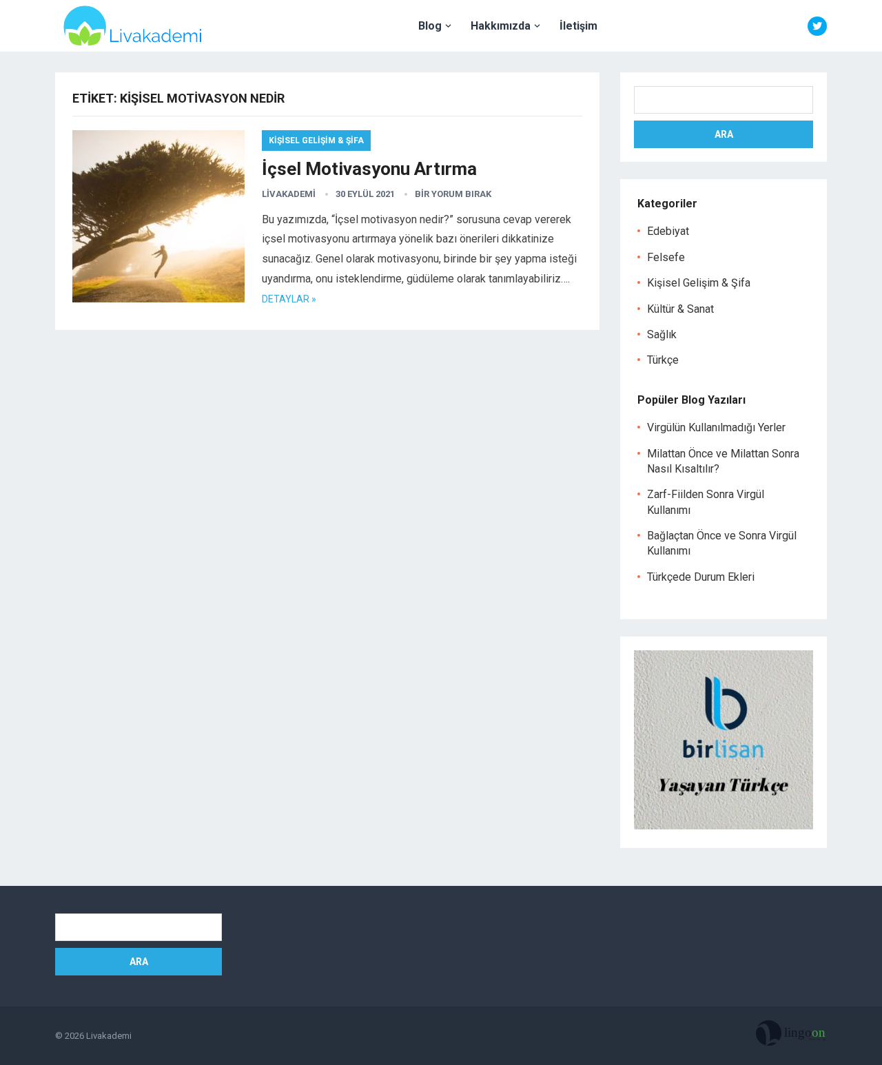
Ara (724, 134)
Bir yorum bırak (453, 194)
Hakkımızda (501, 25)
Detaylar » (289, 298)
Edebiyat (668, 231)
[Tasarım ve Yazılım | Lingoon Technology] (791, 1036)
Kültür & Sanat (680, 309)
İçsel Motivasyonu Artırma (369, 168)
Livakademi (289, 194)
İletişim (578, 25)
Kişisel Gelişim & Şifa (316, 140)
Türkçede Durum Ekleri (701, 576)
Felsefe (666, 257)
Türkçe (663, 359)
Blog (430, 25)
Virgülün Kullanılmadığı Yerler (716, 427)
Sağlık (662, 334)
